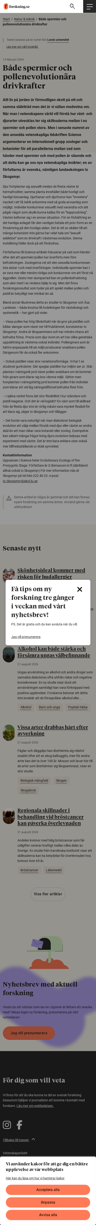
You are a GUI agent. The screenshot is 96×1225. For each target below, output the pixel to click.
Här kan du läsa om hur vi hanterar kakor (35, 1178)
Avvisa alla (48, 1215)
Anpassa (48, 1202)
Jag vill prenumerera (26, 637)
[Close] (80, 589)
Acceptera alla (48, 1190)
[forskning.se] (15, 6)
